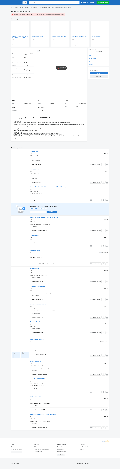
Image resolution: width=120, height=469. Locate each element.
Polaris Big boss (34, 268)
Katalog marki (37, 453)
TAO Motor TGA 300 (35, 322)
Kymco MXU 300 (34, 169)
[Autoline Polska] (16, 2)
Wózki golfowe (92, 58)
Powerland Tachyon (96, 36)
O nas (12, 444)
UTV (90, 61)
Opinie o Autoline (38, 451)
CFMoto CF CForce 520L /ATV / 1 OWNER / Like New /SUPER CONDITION (20, 37)
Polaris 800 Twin (34, 235)
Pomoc (12, 446)
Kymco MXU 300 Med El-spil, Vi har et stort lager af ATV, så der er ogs (48, 187)
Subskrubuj (52, 211)
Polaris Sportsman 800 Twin (37, 286)
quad (25, 57)
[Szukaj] (31, 2)
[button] (103, 164)
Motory (90, 55)
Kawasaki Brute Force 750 (37, 339)
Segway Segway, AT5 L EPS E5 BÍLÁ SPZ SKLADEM (44, 217)
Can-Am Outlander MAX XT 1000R (39, 304)
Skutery (91, 64)
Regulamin (36, 444)
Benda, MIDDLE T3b (35, 396)
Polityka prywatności (38, 446)
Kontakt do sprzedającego (16, 449)
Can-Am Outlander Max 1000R (59, 36)
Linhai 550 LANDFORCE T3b (37, 378)
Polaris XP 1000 (34, 151)
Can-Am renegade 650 (37, 36)
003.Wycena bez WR (44, 110)
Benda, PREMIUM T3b (36, 361)
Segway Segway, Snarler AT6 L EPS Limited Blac (43, 414)
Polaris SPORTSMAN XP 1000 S (79, 36)
